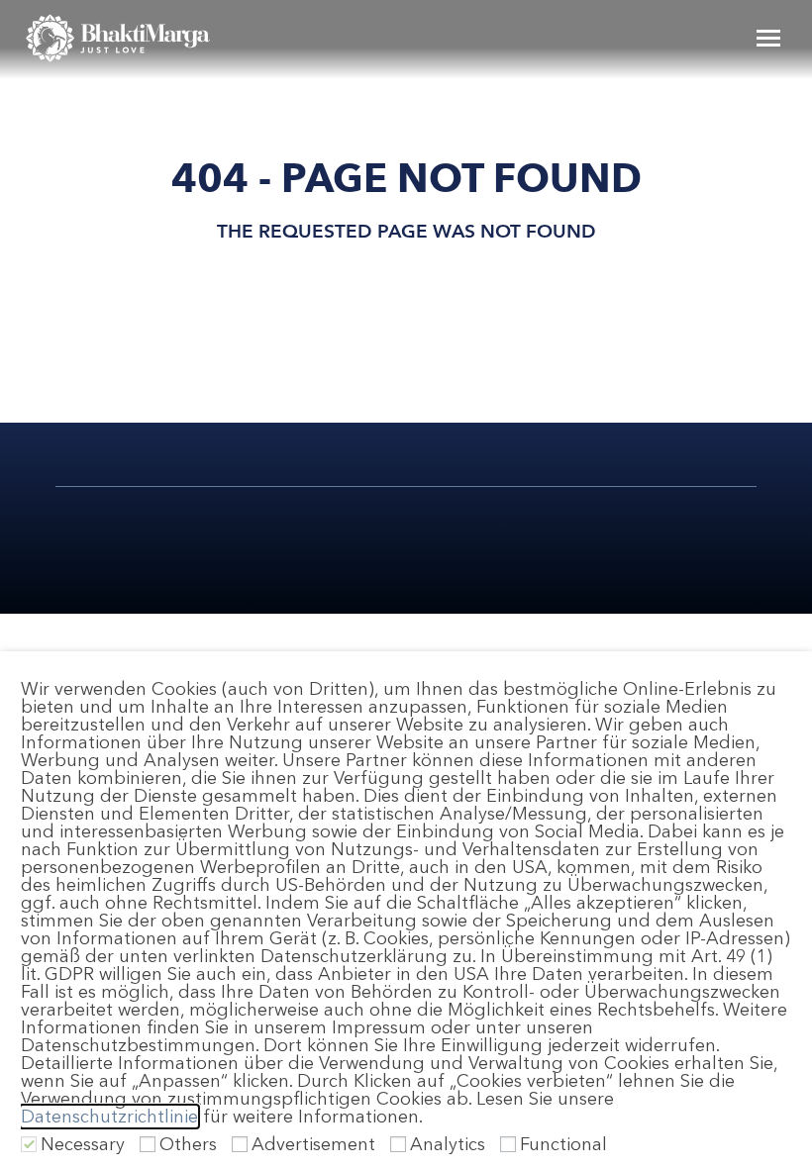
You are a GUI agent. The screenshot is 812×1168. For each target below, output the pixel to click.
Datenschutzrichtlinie (109, 1116)
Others (188, 1144)
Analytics (447, 1144)
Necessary (83, 1144)
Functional (563, 1144)
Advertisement (313, 1144)
